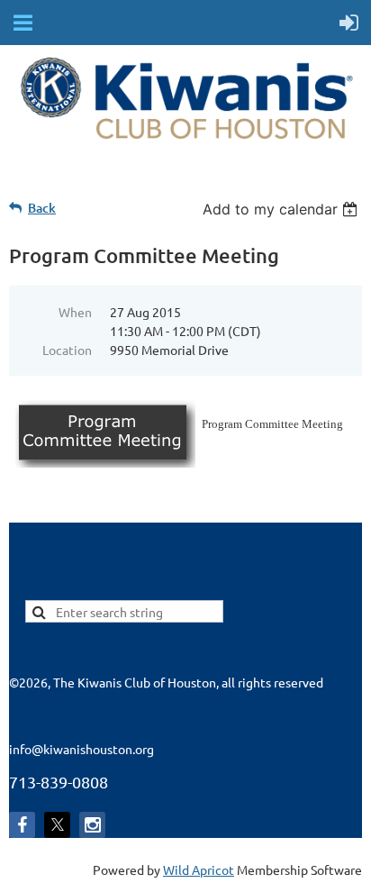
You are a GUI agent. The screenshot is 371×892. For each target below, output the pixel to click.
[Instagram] (92, 825)
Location (67, 349)
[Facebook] (22, 825)
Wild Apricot (198, 869)
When (75, 312)
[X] (57, 825)
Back (42, 207)
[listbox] (282, 209)
